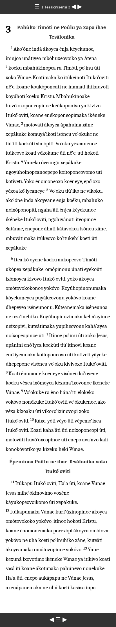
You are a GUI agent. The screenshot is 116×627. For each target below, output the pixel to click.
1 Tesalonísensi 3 (56, 7)
